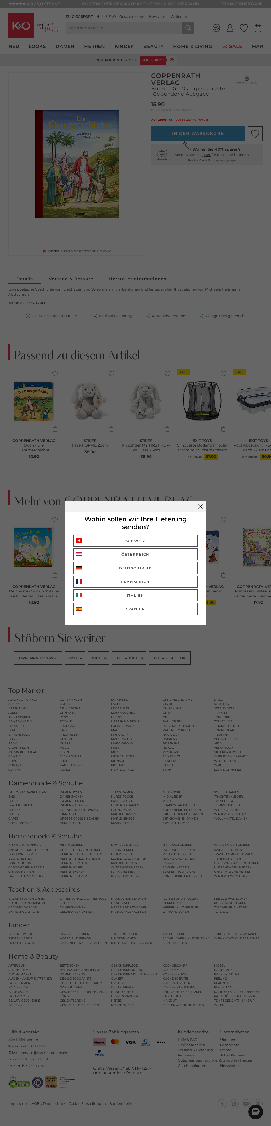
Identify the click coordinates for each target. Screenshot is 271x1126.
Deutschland (135, 568)
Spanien (135, 609)
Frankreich (135, 581)
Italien (135, 595)
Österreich (135, 554)
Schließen (201, 506)
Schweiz (135, 541)
